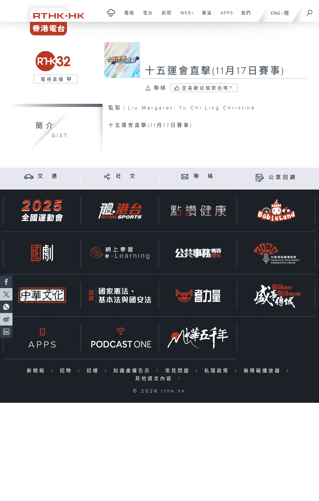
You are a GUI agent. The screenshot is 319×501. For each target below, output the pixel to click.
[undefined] (111, 12)
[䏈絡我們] (184, 176)
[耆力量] (198, 295)
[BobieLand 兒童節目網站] (276, 210)
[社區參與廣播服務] (276, 253)
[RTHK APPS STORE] (42, 338)
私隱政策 (218, 370)
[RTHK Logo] (53, 17)
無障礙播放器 (264, 370)
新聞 (164, 16)
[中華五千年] (198, 338)
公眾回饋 (283, 178)
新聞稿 (37, 370)
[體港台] (120, 210)
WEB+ (185, 16)
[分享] (107, 176)
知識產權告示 (133, 370)
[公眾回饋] (259, 177)
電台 (145, 16)
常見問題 (179, 370)
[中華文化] (42, 295)
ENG (275, 13)
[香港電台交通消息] (28, 176)
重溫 (204, 16)
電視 (127, 16)
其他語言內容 (155, 378)
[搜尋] (309, 11)
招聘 (67, 370)
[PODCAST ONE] (120, 338)
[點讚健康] (198, 210)
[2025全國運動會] (42, 210)
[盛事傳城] (276, 295)
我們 (243, 16)
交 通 (48, 176)
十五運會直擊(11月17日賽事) (215, 71)
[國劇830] (42, 253)
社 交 (126, 176)
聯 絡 (204, 176)
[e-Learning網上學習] (120, 253)
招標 (94, 370)
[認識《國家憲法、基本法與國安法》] (120, 295)
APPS (224, 16)
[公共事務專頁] (198, 253)
